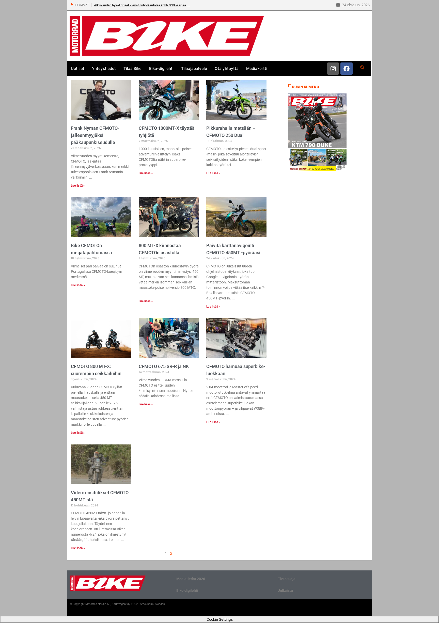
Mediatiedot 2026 (190, 579)
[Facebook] (346, 68)
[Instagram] (333, 68)
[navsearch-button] (362, 68)
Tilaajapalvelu (194, 68)
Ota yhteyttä (227, 68)
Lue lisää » (78, 185)
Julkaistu (285, 590)
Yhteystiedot (104, 68)
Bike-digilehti (161, 68)
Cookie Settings (220, 619)
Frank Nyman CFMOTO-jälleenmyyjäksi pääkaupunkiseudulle (95, 135)
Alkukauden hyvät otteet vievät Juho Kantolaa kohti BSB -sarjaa (140, 5)
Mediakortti (256, 68)
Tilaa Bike (132, 68)
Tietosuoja (286, 579)
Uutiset (77, 68)
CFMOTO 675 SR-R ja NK (164, 366)
